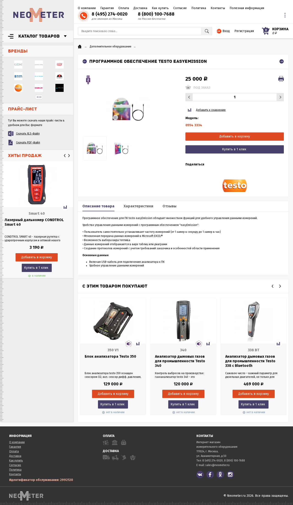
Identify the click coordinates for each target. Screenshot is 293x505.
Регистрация (244, 31)
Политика (198, 8)
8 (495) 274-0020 (110, 14)
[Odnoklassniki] (220, 474)
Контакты (218, 8)
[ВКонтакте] (200, 474)
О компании (87, 8)
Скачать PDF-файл (28, 142)
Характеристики (138, 206)
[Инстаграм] (230, 474)
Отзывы (169, 206)
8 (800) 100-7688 (156, 14)
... (38, 97)
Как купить (160, 8)
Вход (226, 31)
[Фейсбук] (210, 474)
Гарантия (107, 8)
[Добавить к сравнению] (65, 207)
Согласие (180, 8)
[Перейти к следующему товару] (281, 61)
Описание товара (98, 206)
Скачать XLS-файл (28, 133)
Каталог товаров (39, 36)
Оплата (123, 8)
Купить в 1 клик (36, 268)
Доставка (140, 8)
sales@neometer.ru (217, 465)
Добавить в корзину (234, 136)
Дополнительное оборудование (110, 46)
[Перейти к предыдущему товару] (84, 61)
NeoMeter (38, 15)
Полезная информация (247, 8)
